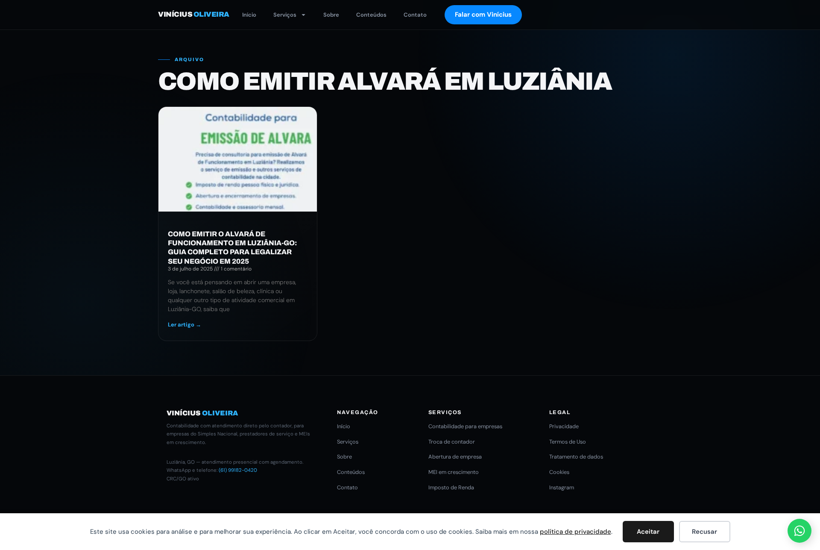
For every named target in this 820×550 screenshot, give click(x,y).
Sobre (331, 14)
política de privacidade (575, 531)
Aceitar (648, 531)
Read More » (184, 325)
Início (249, 14)
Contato (415, 14)
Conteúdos (371, 14)
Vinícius (193, 14)
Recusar (704, 531)
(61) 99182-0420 (238, 470)
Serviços (284, 14)
